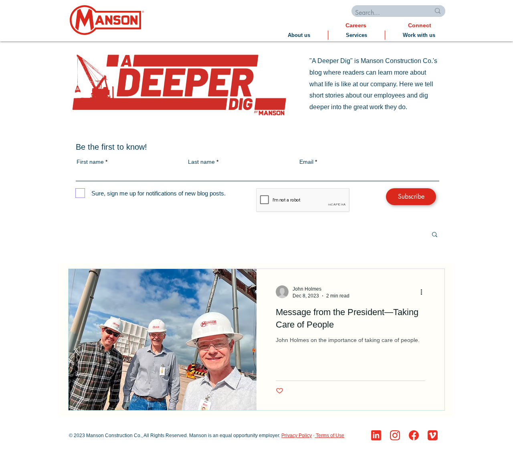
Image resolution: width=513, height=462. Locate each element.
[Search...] (437, 11)
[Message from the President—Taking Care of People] (162, 339)
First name (90, 162)
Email (306, 162)
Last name (201, 162)
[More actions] (424, 292)
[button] (434, 235)
